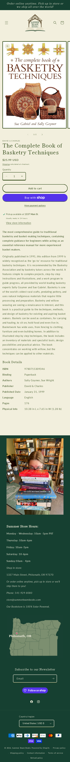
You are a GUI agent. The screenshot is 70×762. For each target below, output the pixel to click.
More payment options (35, 205)
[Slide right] (42, 134)
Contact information (36, 753)
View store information (18, 223)
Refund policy (36, 758)
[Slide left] (27, 134)
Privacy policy (59, 748)
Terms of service (55, 753)
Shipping (6, 164)
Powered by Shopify (41, 748)
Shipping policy (17, 753)
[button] (6, 22)
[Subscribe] (53, 679)
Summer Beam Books (21, 748)
